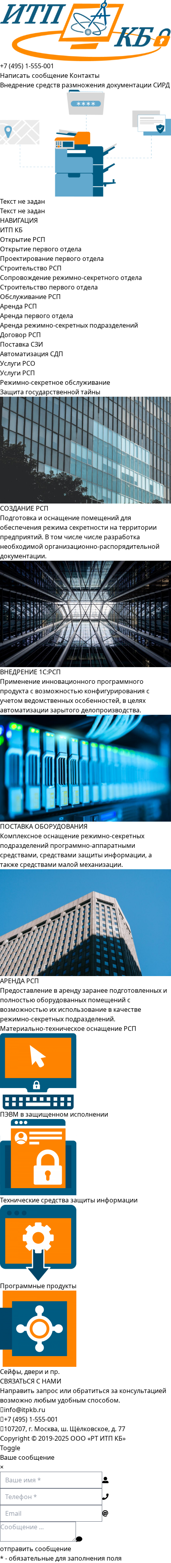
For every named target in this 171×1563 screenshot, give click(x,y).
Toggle (10, 1447)
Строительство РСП (31, 268)
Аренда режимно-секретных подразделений (69, 325)
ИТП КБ (11, 230)
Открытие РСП (22, 239)
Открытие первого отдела (41, 249)
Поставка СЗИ (21, 344)
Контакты (84, 75)
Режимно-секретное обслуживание (55, 382)
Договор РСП (20, 334)
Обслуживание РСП (30, 296)
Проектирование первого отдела (52, 258)
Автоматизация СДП (31, 353)
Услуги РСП (17, 373)
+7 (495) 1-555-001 (27, 66)
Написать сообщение (34, 75)
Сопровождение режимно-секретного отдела (71, 277)
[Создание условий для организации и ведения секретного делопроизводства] (85, 30)
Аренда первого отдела (36, 315)
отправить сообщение (35, 1548)
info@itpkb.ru (24, 1409)
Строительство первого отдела (49, 287)
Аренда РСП (18, 306)
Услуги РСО (17, 363)
